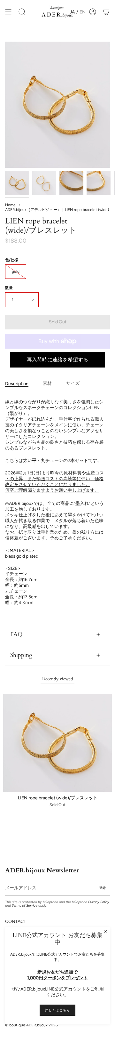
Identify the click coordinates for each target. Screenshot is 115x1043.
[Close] (105, 931)
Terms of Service (24, 905)
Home (10, 205)
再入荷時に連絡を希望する (57, 360)
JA (72, 12)
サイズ (73, 383)
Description (16, 383)
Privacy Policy (98, 902)
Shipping (21, 655)
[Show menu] (8, 12)
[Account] (92, 12)
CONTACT (15, 921)
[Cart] (106, 12)
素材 (47, 383)
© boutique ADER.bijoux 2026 (31, 1025)
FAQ (16, 634)
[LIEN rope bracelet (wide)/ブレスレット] (17, 183)
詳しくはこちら (57, 1010)
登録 (102, 888)
